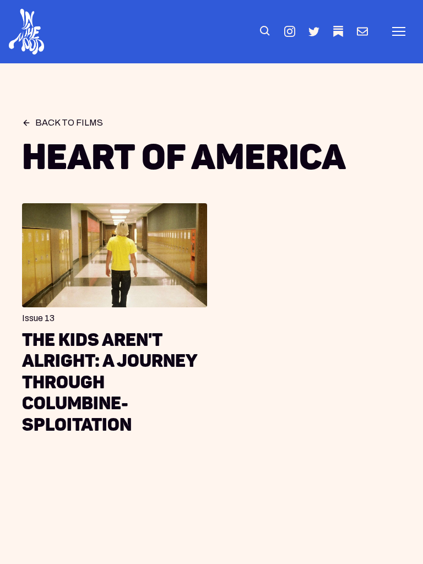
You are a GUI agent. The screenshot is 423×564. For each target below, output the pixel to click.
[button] (265, 31)
